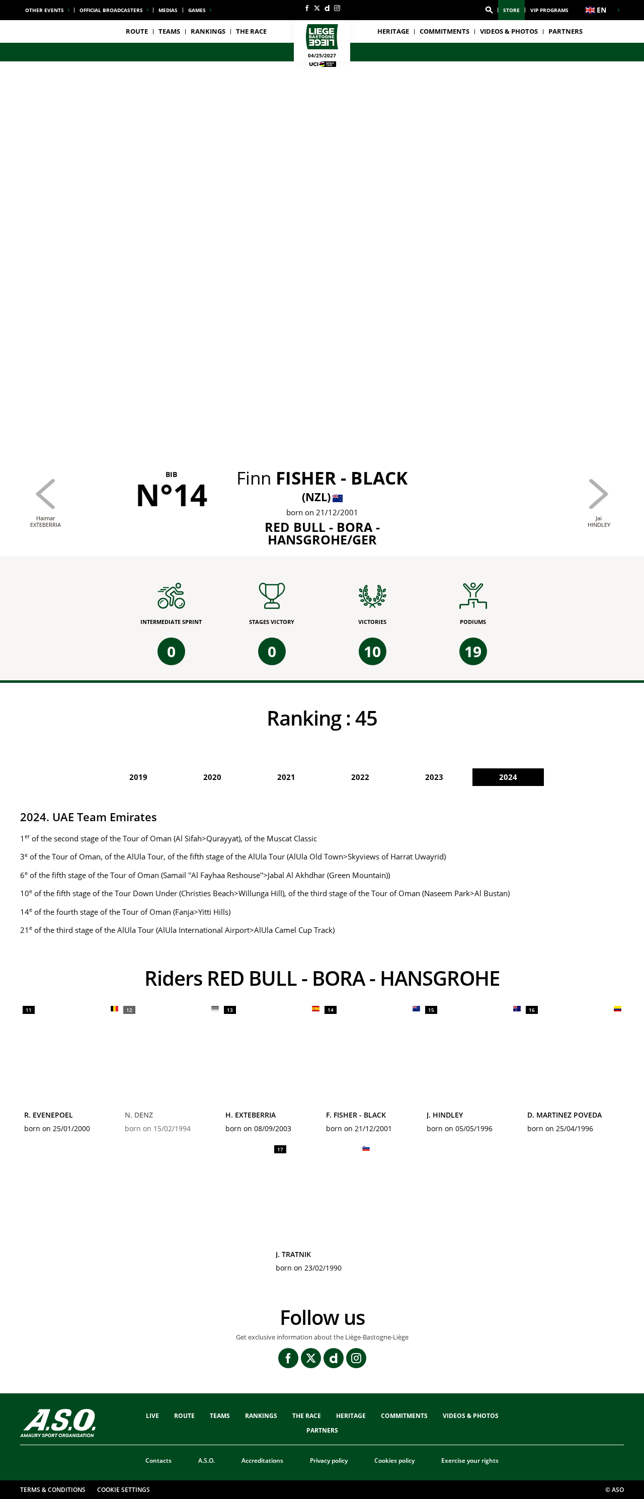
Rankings (208, 31)
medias (168, 10)
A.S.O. (206, 1460)
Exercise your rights (470, 1460)
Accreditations (262, 1460)
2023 (434, 777)
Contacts (158, 1460)
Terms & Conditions (53, 1489)
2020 (212, 777)
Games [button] (197, 10)
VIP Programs (549, 10)
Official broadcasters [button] (111, 10)
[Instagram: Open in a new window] (337, 8)
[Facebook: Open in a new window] (307, 8)
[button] (489, 10)
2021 (286, 777)
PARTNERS (565, 31)
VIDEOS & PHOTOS (509, 31)
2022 (360, 777)
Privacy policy (329, 1460)
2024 (508, 777)
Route (137, 31)
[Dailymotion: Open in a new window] (327, 8)
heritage (393, 31)
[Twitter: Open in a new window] (317, 8)
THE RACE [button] (251, 31)
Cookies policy (394, 1460)
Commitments (444, 31)
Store (511, 10)
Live (152, 1415)
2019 (138, 777)
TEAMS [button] (169, 31)
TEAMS (220, 1415)
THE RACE (306, 1415)
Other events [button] (44, 10)
